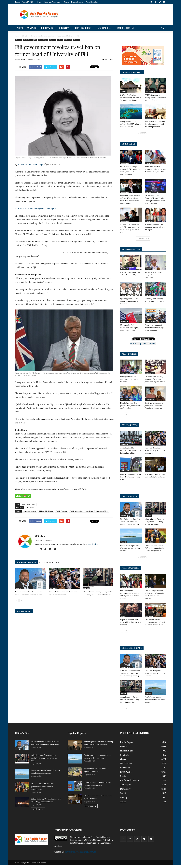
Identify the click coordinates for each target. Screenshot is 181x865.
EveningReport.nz (77, 2)
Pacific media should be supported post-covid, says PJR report (155, 227)
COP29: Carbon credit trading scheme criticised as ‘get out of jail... (155, 97)
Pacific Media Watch (129, 780)
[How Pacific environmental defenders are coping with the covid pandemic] (155, 111)
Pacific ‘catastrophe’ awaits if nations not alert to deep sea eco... (130, 548)
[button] (162, 28)
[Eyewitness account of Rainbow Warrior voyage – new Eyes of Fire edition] (155, 315)
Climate (123, 91)
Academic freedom (29, 511)
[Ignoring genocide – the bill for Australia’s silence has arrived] (131, 289)
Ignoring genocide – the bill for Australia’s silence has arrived (129, 301)
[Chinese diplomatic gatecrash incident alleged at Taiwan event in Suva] (155, 610)
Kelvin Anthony (25, 164)
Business (18, 588)
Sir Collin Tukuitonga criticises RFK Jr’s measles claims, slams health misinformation (130, 170)
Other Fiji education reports (37, 208)
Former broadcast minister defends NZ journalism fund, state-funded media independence (130, 199)
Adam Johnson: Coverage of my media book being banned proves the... (154, 521)
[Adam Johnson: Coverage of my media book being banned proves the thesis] (98, 578)
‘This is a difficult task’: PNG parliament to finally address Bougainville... (154, 548)
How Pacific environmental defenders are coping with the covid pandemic (155, 124)
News (20, 27)
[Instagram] (41, 549)
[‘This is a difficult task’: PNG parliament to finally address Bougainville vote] (155, 536)
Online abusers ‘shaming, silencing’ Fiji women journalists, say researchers (155, 379)
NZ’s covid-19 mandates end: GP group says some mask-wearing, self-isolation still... (131, 228)
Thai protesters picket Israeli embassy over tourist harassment (155, 450)
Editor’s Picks (83, 27)
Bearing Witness (151, 322)
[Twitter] (160, 2)
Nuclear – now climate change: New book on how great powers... (155, 275)
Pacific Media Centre (92, 2)
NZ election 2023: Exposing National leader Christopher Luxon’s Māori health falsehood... (155, 199)
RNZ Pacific (68, 40)
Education (18, 40)
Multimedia (104, 27)
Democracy (125, 788)
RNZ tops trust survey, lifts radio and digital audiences (155, 475)
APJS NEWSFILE (129, 353)
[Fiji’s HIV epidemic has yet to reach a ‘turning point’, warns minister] (131, 464)
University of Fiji (101, 511)
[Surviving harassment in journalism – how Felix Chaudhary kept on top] (155, 393)
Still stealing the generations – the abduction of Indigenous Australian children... (131, 594)
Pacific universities (76, 511)
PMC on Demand (125, 27)
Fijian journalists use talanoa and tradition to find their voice (131, 379)
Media (123, 776)
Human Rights (43, 40)
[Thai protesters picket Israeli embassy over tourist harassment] (64, 578)
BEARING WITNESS (131, 249)
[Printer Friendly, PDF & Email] (23, 496)
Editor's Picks (125, 471)
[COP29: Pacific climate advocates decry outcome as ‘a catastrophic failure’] (131, 85)
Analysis (31, 27)
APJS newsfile (125, 373)
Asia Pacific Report (28, 504)
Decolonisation (150, 542)
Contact (66, 2)
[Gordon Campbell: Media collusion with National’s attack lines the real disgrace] (155, 581)
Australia (124, 587)
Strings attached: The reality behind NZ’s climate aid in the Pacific (130, 124)
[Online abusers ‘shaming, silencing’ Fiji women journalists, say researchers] (155, 367)
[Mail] (151, 2)
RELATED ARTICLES (26, 562)
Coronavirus (125, 163)
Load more (142, 133)
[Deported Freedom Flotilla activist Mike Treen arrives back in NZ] (131, 610)
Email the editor (93, 544)
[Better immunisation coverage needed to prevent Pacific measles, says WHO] (155, 157)
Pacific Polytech (61, 511)
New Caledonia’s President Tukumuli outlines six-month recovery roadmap (130, 521)
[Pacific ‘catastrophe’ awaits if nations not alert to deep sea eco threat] (131, 536)
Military (123, 797)
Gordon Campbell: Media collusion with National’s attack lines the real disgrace (154, 594)
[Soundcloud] (46, 549)
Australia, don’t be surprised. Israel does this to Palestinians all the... (130, 450)
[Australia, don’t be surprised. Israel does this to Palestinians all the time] (131, 438)
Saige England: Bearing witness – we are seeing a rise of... (154, 301)
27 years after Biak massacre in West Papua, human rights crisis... (129, 327)
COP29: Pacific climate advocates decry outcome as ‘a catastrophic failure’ (131, 97)
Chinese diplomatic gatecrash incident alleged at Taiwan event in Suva (155, 622)
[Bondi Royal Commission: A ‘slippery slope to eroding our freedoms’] (75, 745)
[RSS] (155, 2)
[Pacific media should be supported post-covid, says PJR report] (155, 215)
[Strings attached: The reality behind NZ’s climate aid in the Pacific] (131, 111)
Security (124, 792)
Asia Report (53, 588)
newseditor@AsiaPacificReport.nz (80, 851)
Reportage (46, 27)
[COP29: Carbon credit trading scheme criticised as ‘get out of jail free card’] (155, 85)
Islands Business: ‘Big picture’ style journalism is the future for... (130, 405)
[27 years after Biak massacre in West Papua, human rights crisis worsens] (131, 315)
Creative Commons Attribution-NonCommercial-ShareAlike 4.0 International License (83, 842)
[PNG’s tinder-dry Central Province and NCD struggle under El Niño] (22, 802)
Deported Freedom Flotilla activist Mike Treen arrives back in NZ (130, 622)
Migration (52, 40)
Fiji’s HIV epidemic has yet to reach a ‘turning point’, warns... (130, 477)
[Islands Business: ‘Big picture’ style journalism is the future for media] (131, 393)
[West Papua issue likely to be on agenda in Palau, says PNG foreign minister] (75, 772)
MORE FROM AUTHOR (49, 562)
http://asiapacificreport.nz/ (43, 540)
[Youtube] (164, 2)
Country (64, 27)
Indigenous (125, 767)
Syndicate (76, 40)
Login (39, 2)
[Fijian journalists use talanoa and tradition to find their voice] (131, 367)
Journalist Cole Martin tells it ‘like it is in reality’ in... (130, 273)
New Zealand (126, 763)
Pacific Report (28, 40)
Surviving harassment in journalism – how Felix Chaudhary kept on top (154, 405)
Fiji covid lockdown (46, 511)
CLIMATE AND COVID (132, 72)
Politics (60, 40)
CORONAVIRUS (128, 144)
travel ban (89, 511)
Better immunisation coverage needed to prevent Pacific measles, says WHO (155, 169)
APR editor (21, 59)
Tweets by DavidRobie (142, 343)
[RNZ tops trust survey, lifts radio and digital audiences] (155, 464)
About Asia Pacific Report (52, 2)
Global (123, 616)
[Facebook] (147, 2)
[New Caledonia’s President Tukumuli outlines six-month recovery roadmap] (30, 578)
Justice (123, 801)
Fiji (35, 40)
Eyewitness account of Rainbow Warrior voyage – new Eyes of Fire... (155, 327)
